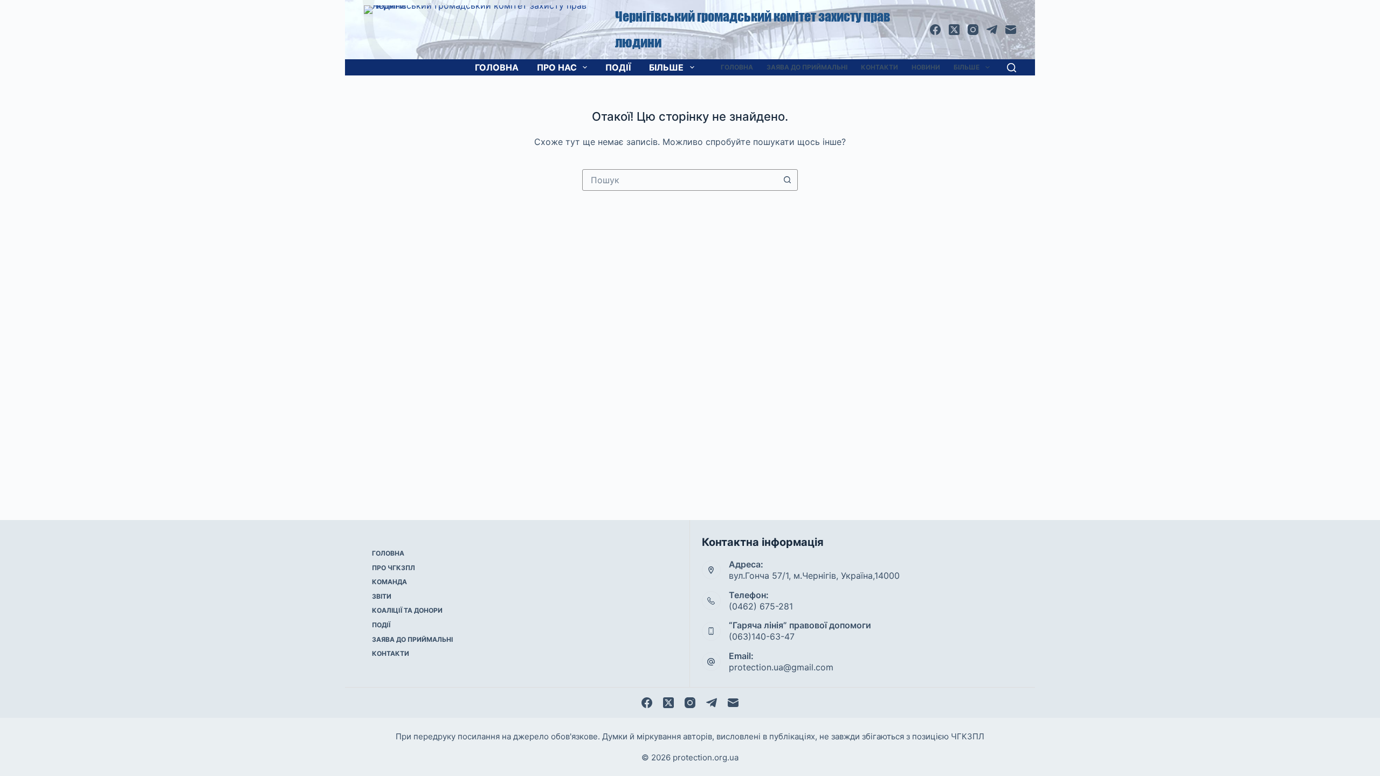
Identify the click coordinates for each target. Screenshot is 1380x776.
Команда (389, 582)
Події (618, 67)
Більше (666, 67)
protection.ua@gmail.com (781, 667)
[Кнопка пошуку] (787, 180)
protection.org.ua (706, 757)
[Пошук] (1011, 67)
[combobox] (680, 180)
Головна (497, 67)
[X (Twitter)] (954, 29)
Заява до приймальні (807, 67)
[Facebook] (935, 29)
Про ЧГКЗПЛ (393, 568)
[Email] (1010, 29)
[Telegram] (991, 29)
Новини (926, 67)
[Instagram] (973, 29)
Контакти (879, 67)
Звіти (381, 596)
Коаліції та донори (407, 610)
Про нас (557, 67)
